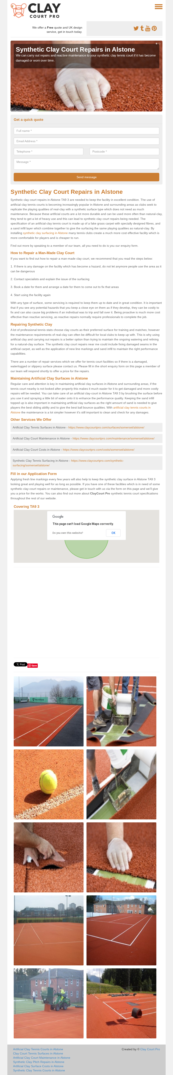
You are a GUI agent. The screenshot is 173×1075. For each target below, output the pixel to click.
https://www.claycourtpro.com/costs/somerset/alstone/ (98, 449)
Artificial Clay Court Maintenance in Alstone (41, 1057)
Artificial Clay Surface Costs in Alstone (38, 1066)
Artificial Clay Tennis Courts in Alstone (38, 1049)
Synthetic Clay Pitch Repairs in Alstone (38, 1062)
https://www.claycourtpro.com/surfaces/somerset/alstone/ (106, 427)
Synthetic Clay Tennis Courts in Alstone (39, 1070)
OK (113, 533)
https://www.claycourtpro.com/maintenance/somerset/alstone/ (113, 438)
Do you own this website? (68, 532)
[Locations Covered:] (12, 6)
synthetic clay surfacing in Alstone (45, 233)
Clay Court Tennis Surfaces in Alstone (38, 1053)
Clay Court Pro (150, 1049)
